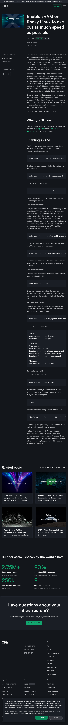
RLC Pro (50, 649)
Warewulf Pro (52, 667)
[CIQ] (5, 6)
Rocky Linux (39, 38)
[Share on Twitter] (9, 74)
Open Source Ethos (54, 694)
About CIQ (50, 684)
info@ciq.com (29, 649)
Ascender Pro (52, 674)
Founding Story (53, 691)
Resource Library (30, 691)
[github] (32, 653)
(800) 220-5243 (29, 646)
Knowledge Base (7, 694)
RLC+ (48, 646)
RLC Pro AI (50, 656)
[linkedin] (25, 653)
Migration (5, 691)
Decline (56, 717)
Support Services (8, 687)
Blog (29, 684)
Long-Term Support (9, 684)
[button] (64, 6)
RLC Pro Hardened (53, 653)
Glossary (27, 687)
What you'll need (7, 58)
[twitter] (29, 653)
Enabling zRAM (6, 61)
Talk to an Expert (34, 623)
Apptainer (50, 671)
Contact (57, 6)
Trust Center (29, 694)
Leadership (51, 687)
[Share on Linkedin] (4, 74)
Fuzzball (50, 664)
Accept (42, 717)
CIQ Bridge (50, 660)
